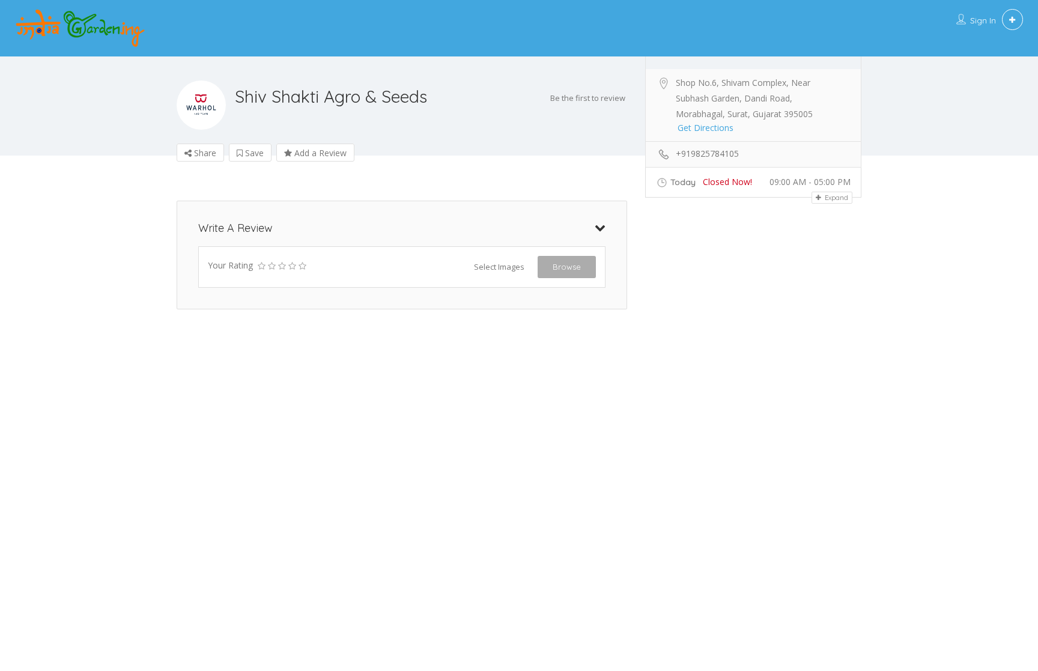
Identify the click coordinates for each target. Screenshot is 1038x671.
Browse (567, 267)
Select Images (499, 266)
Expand (835, 197)
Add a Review (319, 153)
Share (204, 153)
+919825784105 (707, 153)
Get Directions (705, 127)
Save (253, 153)
